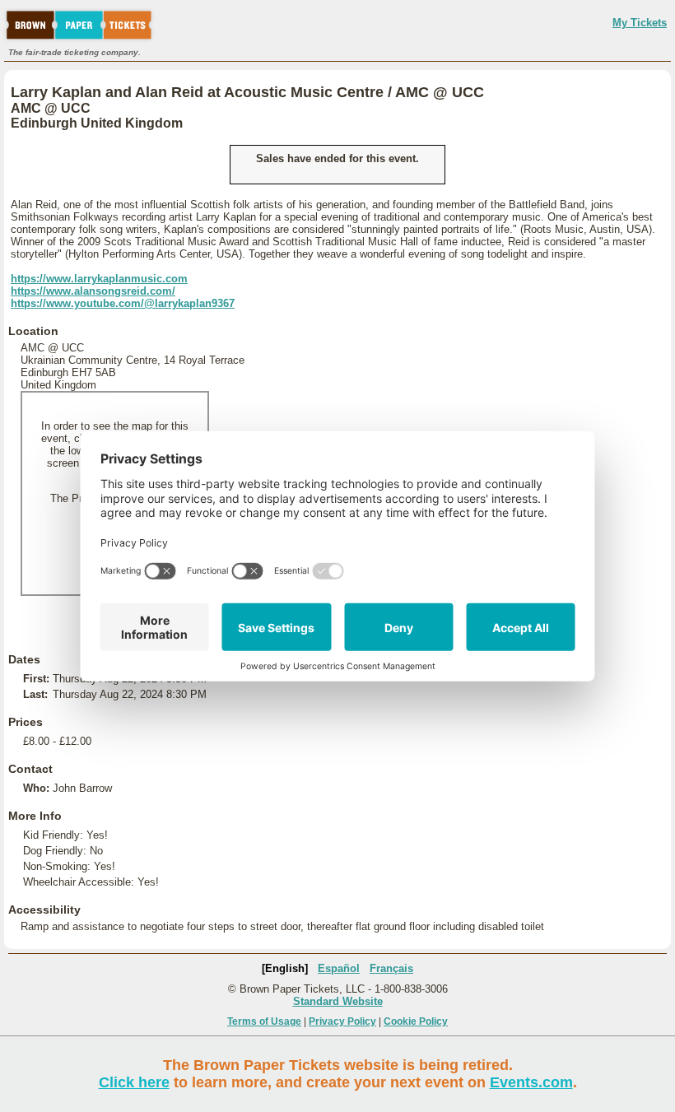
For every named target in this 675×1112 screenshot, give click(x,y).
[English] (285, 968)
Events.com (531, 1082)
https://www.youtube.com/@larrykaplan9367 (123, 303)
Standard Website (338, 1001)
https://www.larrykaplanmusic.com (99, 278)
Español (339, 968)
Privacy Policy (342, 1021)
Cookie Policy (416, 1021)
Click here (134, 1082)
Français (391, 968)
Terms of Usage (264, 1021)
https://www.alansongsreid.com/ (93, 291)
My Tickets (639, 22)
